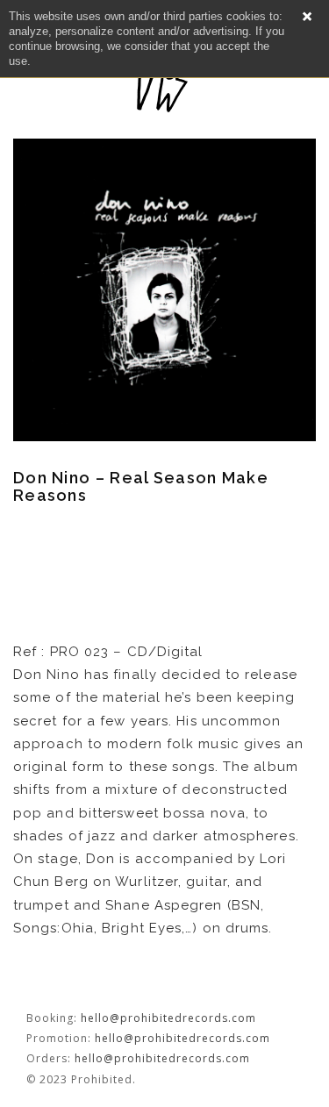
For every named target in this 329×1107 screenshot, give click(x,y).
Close (307, 17)
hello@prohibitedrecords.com (168, 1018)
